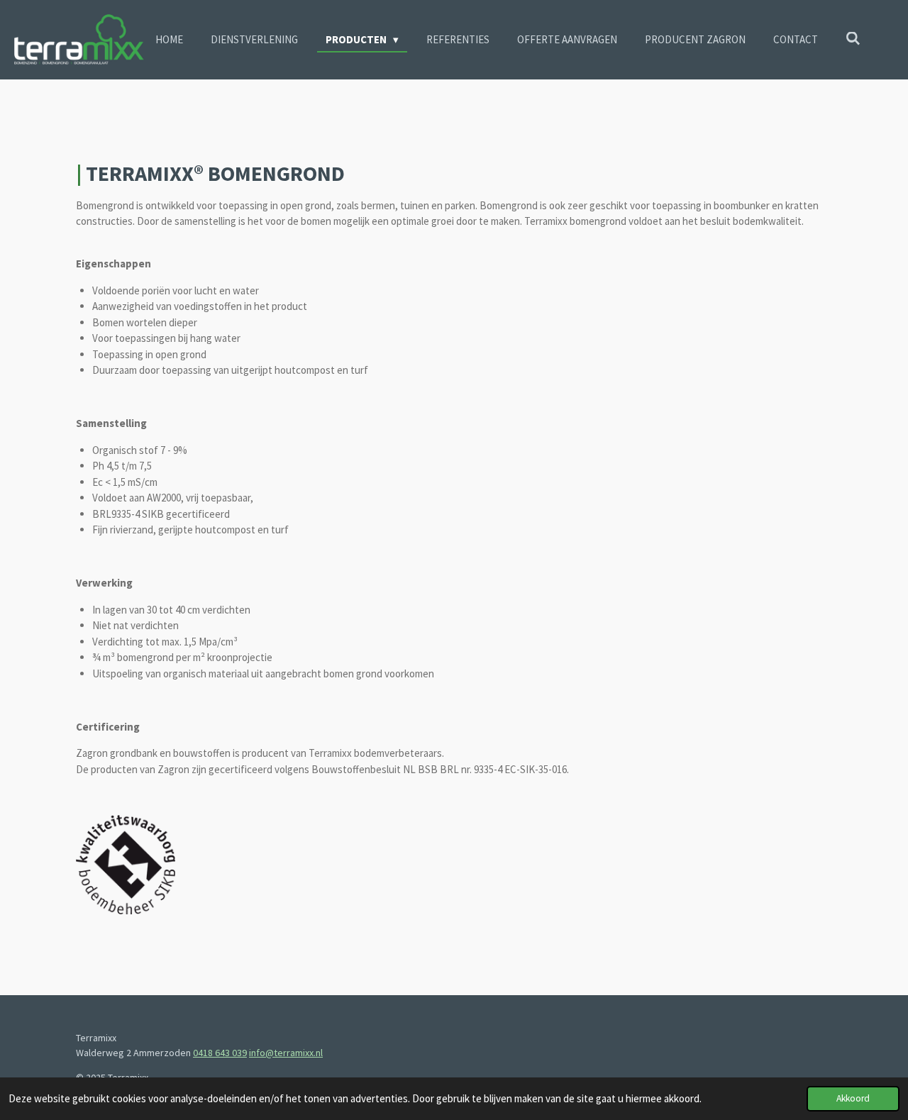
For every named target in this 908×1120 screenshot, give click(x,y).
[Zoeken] (853, 38)
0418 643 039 (220, 1052)
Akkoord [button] (853, 1098)
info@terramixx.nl (286, 1052)
